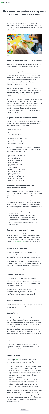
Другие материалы (24, 7)
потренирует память (20, 241)
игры (16, 359)
